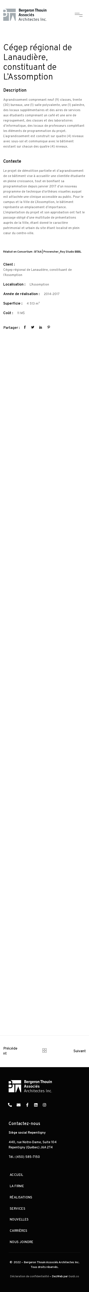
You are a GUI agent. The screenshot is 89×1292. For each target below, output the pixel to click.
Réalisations (21, 1198)
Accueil (16, 1175)
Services (17, 1209)
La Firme (17, 1186)
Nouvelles (19, 1220)
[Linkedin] (36, 1105)
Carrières (18, 1231)
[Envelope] (18, 1105)
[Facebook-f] (27, 1105)
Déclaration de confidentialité (29, 1276)
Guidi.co (73, 1276)
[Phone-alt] (10, 1105)
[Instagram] (44, 1105)
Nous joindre (21, 1242)
